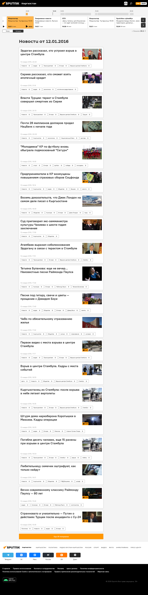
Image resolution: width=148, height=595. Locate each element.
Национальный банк (67, 138)
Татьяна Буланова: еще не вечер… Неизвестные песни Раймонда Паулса (46, 270)
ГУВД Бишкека (65, 481)
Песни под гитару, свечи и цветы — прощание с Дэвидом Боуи (44, 297)
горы (86, 213)
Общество (61, 189)
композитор (75, 505)
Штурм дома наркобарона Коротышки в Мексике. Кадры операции (48, 417)
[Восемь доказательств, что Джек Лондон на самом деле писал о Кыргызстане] (92, 201)
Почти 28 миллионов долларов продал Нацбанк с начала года (47, 124)
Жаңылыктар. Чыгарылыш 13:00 (20, 21)
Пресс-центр (136, 547)
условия (88, 334)
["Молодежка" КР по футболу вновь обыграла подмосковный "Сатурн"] (92, 152)
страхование (75, 334)
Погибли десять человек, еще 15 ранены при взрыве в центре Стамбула (48, 441)
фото (23, 381)
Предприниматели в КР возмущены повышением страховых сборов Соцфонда (49, 175)
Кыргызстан (37, 138)
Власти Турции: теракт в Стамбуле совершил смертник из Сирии (44, 99)
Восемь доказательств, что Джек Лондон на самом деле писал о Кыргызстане (50, 199)
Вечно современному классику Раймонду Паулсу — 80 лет (49, 491)
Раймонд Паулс (61, 287)
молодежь (80, 165)
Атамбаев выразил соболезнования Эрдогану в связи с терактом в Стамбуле (48, 246)
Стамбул (85, 260)
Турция (85, 114)
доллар (83, 138)
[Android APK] (9, 580)
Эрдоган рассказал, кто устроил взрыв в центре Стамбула (48, 52)
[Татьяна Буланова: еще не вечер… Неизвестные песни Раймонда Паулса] (92, 274)
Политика (25, 528)
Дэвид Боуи (71, 310)
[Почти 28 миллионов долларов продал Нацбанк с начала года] (92, 126)
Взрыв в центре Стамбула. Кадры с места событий (49, 367)
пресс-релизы (72, 568)
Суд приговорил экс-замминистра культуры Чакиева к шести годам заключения (44, 224)
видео (35, 66)
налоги (84, 189)
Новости (24, 66)
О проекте (6, 568)
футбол (56, 165)
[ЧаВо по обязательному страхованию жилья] (92, 322)
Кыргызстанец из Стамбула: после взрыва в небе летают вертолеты (49, 391)
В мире (61, 66)
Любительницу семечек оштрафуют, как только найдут (48, 467)
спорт (35, 165)
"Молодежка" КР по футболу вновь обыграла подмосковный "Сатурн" (44, 148)
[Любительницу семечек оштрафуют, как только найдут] (92, 469)
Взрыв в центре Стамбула (78, 66)
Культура (49, 213)
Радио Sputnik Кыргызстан (71, 547)
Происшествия (48, 66)
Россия (88, 547)
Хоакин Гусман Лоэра (73, 431)
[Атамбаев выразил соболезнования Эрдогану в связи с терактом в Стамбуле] (92, 248)
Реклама (60, 568)
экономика (47, 89)
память (83, 310)
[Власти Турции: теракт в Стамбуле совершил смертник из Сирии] (92, 102)
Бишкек (73, 189)
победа (68, 165)
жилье (63, 334)
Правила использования (22, 568)
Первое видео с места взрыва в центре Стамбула (47, 344)
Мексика (57, 431)
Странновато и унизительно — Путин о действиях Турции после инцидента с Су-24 (50, 515)
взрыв (74, 457)
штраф (78, 481)
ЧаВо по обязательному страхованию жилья (46, 320)
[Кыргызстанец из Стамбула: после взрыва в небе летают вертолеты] (92, 395)
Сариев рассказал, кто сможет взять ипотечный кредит (45, 76)
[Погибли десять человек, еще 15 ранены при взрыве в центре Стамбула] (92, 445)
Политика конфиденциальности (92, 568)
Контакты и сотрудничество (44, 568)
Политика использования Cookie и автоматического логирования (27, 572)
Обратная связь (103, 572)
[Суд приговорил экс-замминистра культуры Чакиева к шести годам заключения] (92, 224)
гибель (84, 457)
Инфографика (122, 547)
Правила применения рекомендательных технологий (74, 572)
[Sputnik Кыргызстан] (11, 5)
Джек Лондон (73, 213)
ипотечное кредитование (65, 89)
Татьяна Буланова (78, 287)
